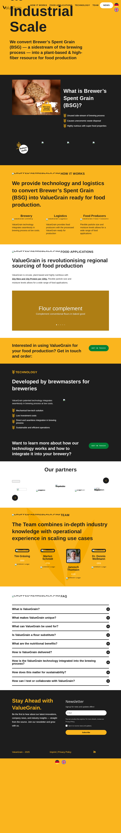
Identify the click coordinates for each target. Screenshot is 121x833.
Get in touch (99, 348)
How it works (38, 5)
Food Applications (61, 5)
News (106, 5)
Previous (16, 481)
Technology (82, 5)
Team (96, 5)
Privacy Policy (64, 752)
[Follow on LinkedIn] (94, 751)
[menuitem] (116, 5)
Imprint (53, 752)
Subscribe (86, 732)
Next (14, 499)
